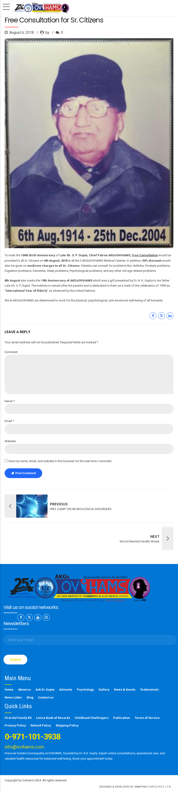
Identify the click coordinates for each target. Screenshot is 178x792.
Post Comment (25, 473)
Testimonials (149, 689)
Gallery (104, 689)
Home (9, 689)
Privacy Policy (15, 725)
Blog (30, 697)
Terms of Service (147, 718)
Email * (9, 421)
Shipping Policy (67, 725)
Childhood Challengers (91, 718)
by (47, 32)
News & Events (124, 689)
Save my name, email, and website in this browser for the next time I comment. (60, 461)
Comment (11, 352)
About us (24, 689)
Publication (121, 718)
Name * (10, 401)
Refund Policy (41, 725)
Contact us (46, 697)
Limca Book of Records (53, 718)
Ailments (65, 689)
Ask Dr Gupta (44, 689)
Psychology (85, 689)
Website (10, 441)
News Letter (13, 697)
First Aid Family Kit (18, 718)
